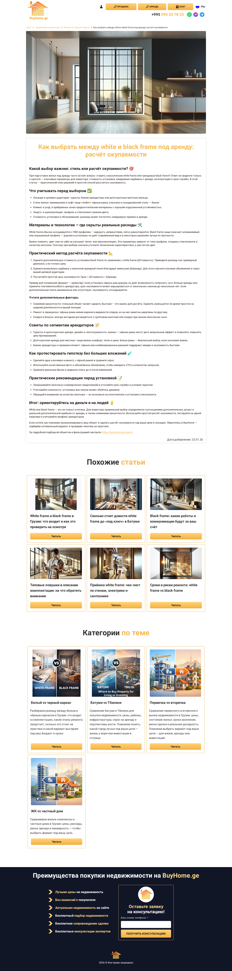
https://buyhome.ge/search (117, 432)
